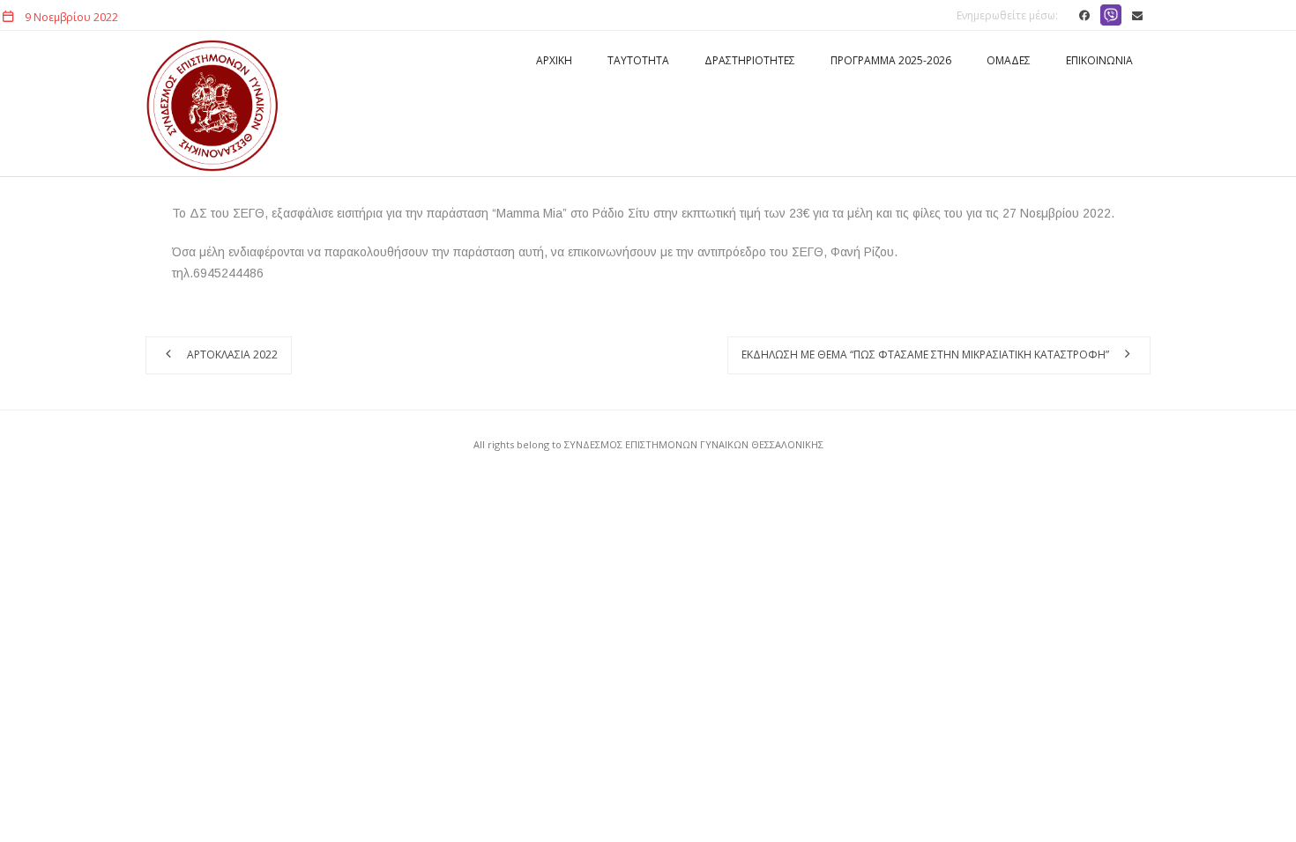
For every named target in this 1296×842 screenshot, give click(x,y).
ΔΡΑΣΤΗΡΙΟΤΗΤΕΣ (749, 60)
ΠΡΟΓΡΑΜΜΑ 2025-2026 (890, 60)
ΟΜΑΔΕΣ (1009, 60)
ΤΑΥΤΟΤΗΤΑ (638, 60)
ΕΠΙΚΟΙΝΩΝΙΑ (1099, 60)
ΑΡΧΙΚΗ (554, 60)
